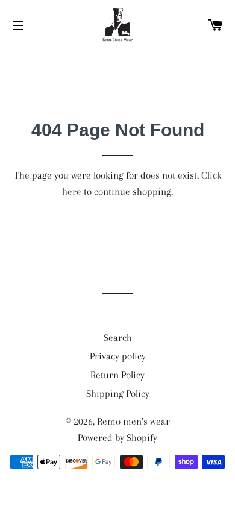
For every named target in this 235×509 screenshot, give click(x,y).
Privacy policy (118, 356)
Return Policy (117, 375)
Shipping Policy (117, 393)
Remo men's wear (133, 421)
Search (118, 337)
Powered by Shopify (117, 437)
